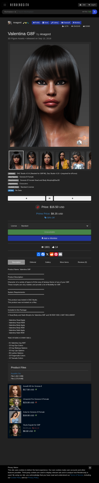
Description (16, 262)
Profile (37, 23)
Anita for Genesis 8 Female (34, 412)
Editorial (33, 262)
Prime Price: (43, 213)
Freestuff (66, 23)
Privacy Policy (33, 478)
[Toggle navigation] (5, 5)
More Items (64, 262)
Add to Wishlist (50, 238)
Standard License (27, 187)
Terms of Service (76, 475)
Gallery (55, 23)
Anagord (45, 34)
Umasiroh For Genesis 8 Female (36, 399)
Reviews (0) (82, 262)
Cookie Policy (16, 478)
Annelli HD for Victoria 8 (32, 386)
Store (46, 23)
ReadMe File (16, 373)
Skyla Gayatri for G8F (31, 425)
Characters (23, 184)
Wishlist (77, 23)
